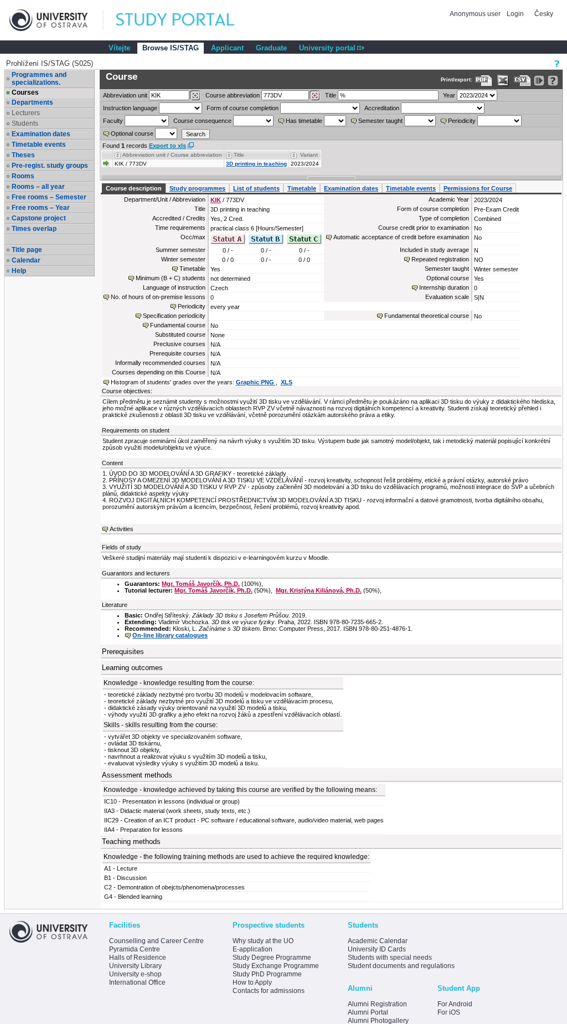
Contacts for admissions (269, 991)
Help (19, 271)
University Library (135, 966)
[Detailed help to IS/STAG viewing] (553, 80)
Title (330, 95)
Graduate (271, 48)
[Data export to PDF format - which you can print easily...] (483, 80)
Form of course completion (243, 108)
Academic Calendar (378, 941)
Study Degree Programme (272, 957)
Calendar (26, 260)
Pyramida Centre (134, 949)
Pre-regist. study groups (50, 165)
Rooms (23, 176)
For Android (454, 1004)
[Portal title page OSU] (185, 20)
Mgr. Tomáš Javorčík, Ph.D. (201, 583)
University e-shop (135, 974)
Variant (309, 155)
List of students (256, 188)
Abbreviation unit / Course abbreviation (172, 155)
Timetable (301, 188)
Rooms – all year (38, 187)
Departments (32, 102)
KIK (215, 200)
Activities (121, 529)
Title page (27, 250)
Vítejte (119, 48)
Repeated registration (440, 259)
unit (125, 95)
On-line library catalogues (170, 635)
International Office (137, 982)
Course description (134, 188)
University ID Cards (377, 949)
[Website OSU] (56, 20)
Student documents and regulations (401, 966)
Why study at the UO (263, 941)
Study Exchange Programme (276, 966)
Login (515, 14)
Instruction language (130, 108)
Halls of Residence (137, 957)
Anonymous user (476, 14)
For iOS (448, 1012)
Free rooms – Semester (49, 197)
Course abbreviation (232, 95)
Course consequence (202, 120)
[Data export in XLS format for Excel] (503, 80)
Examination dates (41, 134)
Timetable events (39, 144)
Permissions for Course (478, 188)
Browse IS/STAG (170, 48)
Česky (543, 14)
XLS (286, 382)
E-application (252, 949)
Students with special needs (390, 957)
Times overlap (34, 229)
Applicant (227, 48)
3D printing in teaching (256, 164)
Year (449, 95)
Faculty (113, 120)
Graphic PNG (256, 382)
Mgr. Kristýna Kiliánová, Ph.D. (319, 590)
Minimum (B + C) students (170, 278)
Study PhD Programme (267, 974)
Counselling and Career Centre (156, 941)
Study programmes (197, 188)
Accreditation (381, 108)
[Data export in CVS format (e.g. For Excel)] (522, 80)
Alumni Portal (368, 1012)
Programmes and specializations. (39, 78)
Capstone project (39, 218)
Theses (23, 155)
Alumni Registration (377, 1004)
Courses (25, 92)
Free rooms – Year (41, 208)
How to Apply (252, 982)
